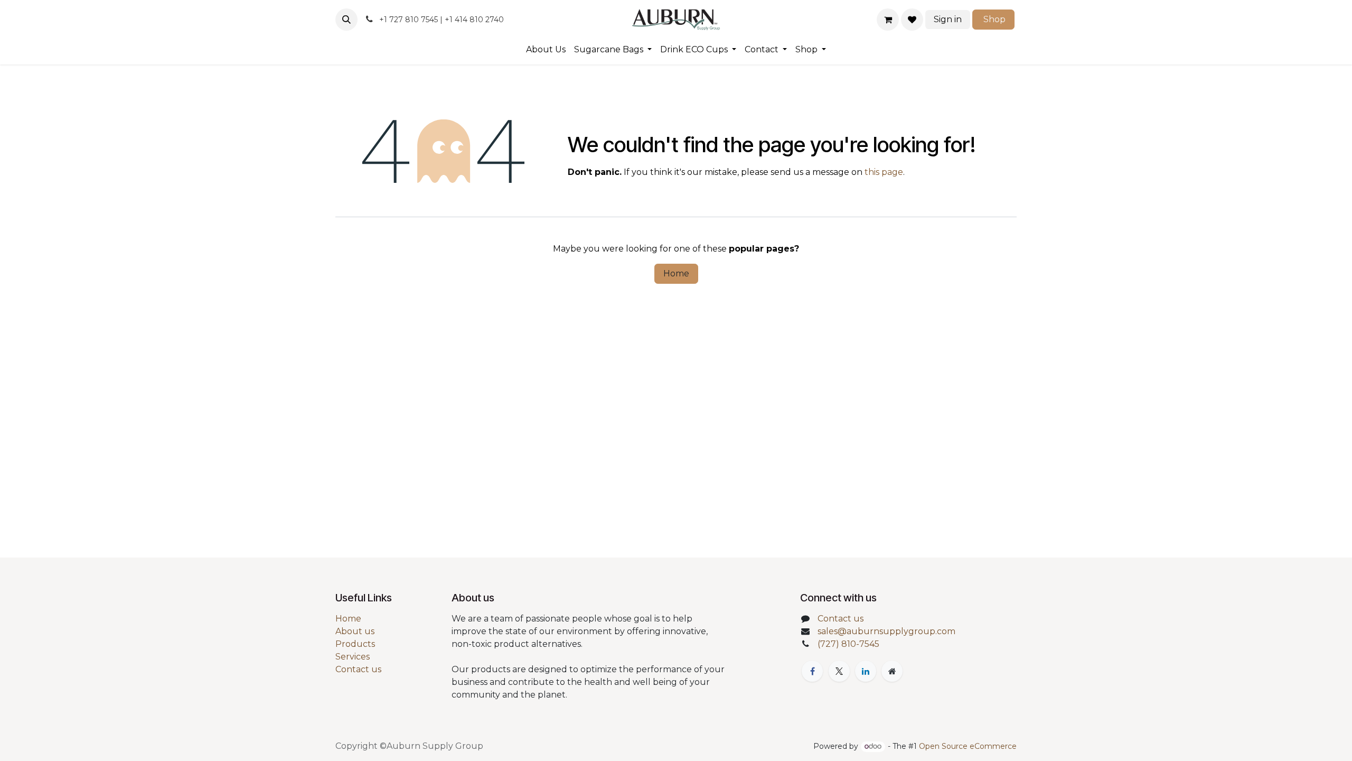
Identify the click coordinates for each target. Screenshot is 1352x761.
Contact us (358, 669)
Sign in (948, 19)
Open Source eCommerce (968, 746)
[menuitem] (546, 49)
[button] (346, 19)
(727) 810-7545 (848, 644)
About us (354, 631)
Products (355, 644)
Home (676, 273)
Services (352, 657)
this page (884, 172)
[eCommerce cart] (888, 19)
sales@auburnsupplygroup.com (886, 631)
